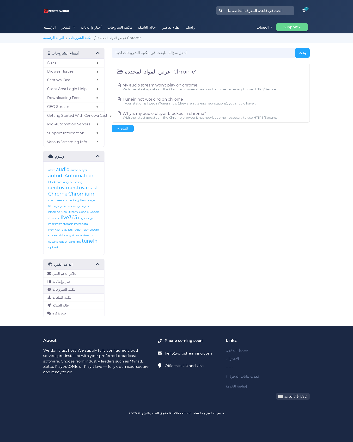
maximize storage (60, 224)
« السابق (122, 128)
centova (57, 187)
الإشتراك (232, 358)
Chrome (57, 194)
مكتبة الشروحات (119, 27)
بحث (302, 52)
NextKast (54, 229)
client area (55, 200)
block (52, 182)
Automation (79, 175)
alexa (51, 170)
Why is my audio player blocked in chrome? (200, 115)
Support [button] (290, 27)
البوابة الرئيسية (53, 38)
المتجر (66, 27)
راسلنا (190, 27)
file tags (53, 206)
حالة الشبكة (147, 27)
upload (53, 247)
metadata (81, 224)
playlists (67, 229)
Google (84, 212)
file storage (87, 200)
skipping (65, 235)
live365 (69, 217)
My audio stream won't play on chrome (200, 87)
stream (77, 235)
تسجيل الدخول (237, 350)
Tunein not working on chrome (189, 101)
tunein (89, 241)
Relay (85, 229)
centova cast (83, 187)
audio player (78, 170)
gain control (68, 206)
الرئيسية (49, 27)
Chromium (81, 194)
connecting (71, 200)
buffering (76, 182)
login (91, 218)
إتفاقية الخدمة (236, 386)
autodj (56, 175)
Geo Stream (69, 212)
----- (229, 367)
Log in (82, 218)
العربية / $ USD (295, 396)
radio (76, 229)
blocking (63, 182)
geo (80, 206)
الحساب (263, 27)
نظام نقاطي (170, 27)
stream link (73, 241)
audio (62, 169)
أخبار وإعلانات (91, 27)
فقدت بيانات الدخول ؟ (242, 376)
